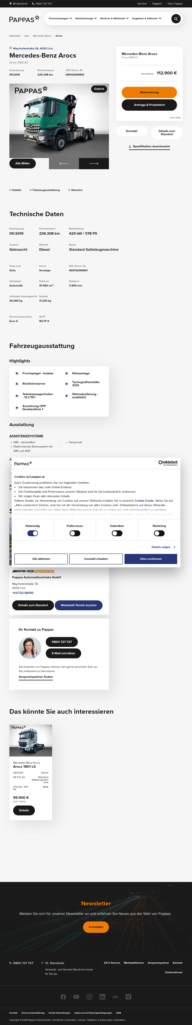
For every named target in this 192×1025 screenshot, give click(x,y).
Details (16, 190)
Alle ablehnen (41, 559)
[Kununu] (115, 997)
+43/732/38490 (23, 593)
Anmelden (96, 927)
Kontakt (131, 131)
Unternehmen (174, 972)
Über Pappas (175, 3)
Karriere (142, 3)
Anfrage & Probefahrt (149, 105)
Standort (76, 190)
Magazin (157, 3)
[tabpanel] (59, 126)
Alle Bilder (22, 163)
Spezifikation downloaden (151, 146)
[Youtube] (76, 997)
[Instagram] (89, 997)
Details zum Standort (33, 605)
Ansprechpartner (158, 962)
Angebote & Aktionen (145, 18)
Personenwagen (58, 18)
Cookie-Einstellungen (59, 1013)
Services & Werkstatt (112, 18)
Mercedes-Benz (42, 36)
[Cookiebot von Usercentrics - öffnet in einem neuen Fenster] (161, 463)
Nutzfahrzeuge (84, 18)
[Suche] (176, 18)
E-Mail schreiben (63, 653)
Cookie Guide (144, 500)
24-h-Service (112, 962)
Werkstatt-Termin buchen (79, 605)
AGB (118, 1013)
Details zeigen (161, 547)
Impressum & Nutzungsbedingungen (93, 1013)
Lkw (26, 36)
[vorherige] (64, 163)
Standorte (20, 3)
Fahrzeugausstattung (46, 190)
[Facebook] (63, 997)
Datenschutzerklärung (33, 1013)
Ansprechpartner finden (36, 677)
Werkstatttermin (134, 962)
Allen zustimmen (151, 559)
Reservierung (149, 92)
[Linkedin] (102, 997)
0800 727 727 (43, 3)
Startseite (14, 36)
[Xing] (128, 997)
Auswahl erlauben (96, 559)
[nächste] (94, 163)
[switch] (75, 533)
